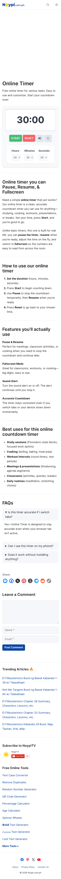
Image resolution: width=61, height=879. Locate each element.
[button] (47, 4)
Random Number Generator (19, 789)
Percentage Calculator (16, 803)
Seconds (44, 150)
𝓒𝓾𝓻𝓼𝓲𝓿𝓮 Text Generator (16, 831)
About (15, 867)
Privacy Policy (28, 867)
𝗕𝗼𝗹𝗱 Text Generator (15, 824)
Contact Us (43, 867)
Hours (15, 150)
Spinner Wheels (12, 817)
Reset (29, 138)
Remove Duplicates (14, 782)
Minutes (29, 150)
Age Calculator (11, 810)
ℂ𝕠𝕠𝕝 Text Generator (15, 839)
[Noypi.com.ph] (13, 5)
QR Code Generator (14, 796)
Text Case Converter (15, 775)
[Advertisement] (30, 46)
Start (15, 138)
